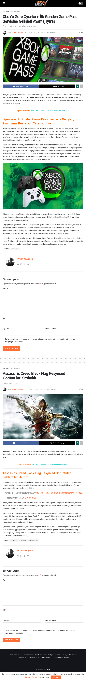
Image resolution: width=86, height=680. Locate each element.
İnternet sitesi (50, 329)
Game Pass (15, 249)
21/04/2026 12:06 (33, 389)
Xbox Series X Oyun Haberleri (26, 657)
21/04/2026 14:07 (33, 32)
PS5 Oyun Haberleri (68, 655)
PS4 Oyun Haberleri (44, 657)
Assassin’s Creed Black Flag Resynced (24, 540)
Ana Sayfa (6, 11)
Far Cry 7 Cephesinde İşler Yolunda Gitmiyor (50, 465)
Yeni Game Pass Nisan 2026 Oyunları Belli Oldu (50, 111)
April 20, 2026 (30, 498)
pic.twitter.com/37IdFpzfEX (71, 493)
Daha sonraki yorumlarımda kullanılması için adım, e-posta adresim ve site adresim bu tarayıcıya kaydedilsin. (40, 340)
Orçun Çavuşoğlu (18, 32)
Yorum (6, 289)
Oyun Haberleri (15, 11)
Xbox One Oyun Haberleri (61, 657)
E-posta (7, 329)
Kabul (55, 677)
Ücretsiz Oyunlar (40, 655)
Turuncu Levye (45, 669)
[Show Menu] (4, 3)
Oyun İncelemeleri (27, 655)
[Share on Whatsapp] (77, 86)
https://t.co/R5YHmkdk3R (47, 493)
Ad (4, 318)
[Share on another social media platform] (81, 86)
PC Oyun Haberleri (54, 655)
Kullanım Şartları (31, 677)
